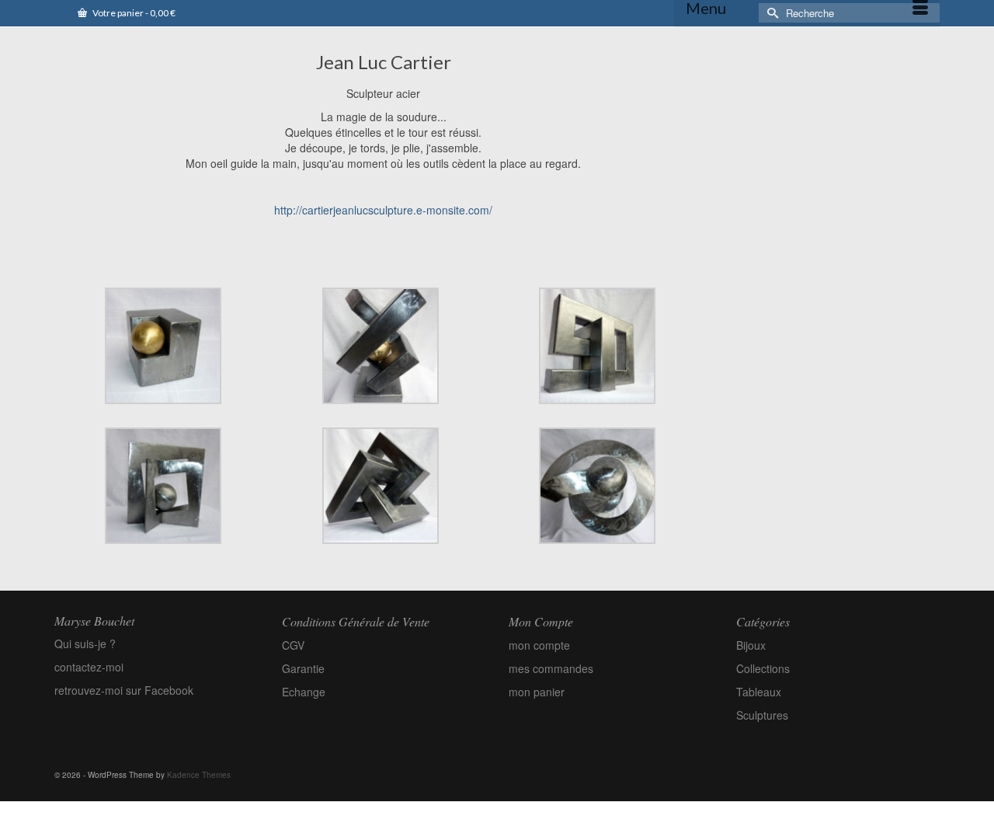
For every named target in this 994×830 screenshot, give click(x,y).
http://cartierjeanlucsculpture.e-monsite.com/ (383, 210)
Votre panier (133, 13)
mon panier (537, 691)
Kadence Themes (199, 774)
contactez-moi (88, 667)
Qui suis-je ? (85, 643)
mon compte (539, 645)
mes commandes (551, 668)
